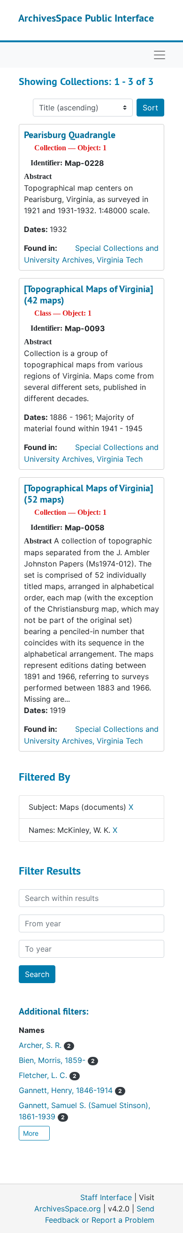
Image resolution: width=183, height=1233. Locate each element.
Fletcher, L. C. (47, 1075)
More (31, 1133)
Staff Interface (106, 1197)
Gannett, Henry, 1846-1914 (70, 1090)
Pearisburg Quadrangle (69, 135)
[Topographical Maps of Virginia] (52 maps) (88, 493)
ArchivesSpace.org (67, 1208)
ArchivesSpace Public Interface (86, 17)
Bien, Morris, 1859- (57, 1060)
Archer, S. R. (45, 1045)
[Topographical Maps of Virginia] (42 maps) (88, 294)
